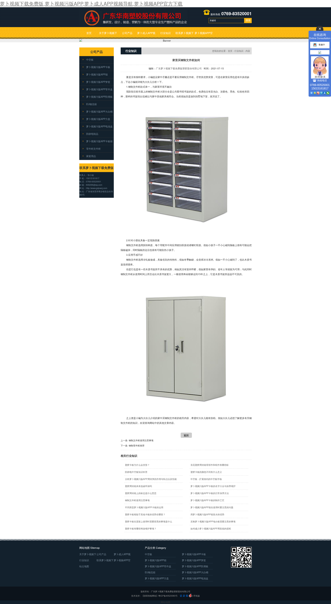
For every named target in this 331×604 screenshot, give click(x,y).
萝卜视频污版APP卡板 (98, 67)
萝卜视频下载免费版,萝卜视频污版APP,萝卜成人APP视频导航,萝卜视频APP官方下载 (91, 3)
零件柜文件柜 (93, 148)
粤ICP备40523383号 (168, 595)
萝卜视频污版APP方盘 (98, 119)
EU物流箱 (91, 104)
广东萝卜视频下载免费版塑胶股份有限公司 (179, 68)
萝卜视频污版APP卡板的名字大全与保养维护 (212, 486)
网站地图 (165, 602)
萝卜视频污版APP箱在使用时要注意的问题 (211, 507)
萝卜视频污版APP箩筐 (98, 82)
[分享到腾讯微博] (321, 93)
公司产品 (127, 33)
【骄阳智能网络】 (150, 595)
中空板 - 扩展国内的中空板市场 (206, 479)
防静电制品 (92, 133)
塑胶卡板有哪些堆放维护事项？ (140, 528)
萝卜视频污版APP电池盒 (99, 126)
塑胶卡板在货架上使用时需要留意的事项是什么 (148, 521)
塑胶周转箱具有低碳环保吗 (138, 486)
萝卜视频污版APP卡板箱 (99, 141)
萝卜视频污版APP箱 (97, 74)
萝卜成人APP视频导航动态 (146, 35)
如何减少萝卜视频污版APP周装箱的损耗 (210, 528)
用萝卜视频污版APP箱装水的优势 (207, 514)
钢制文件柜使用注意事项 (141, 440)
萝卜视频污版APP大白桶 (99, 111)
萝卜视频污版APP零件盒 (99, 89)
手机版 (197, 595)
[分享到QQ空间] (314, 93)
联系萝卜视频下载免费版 (184, 35)
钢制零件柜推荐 (136, 445)
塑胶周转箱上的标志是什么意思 (140, 493)
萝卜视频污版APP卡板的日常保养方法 (209, 493)
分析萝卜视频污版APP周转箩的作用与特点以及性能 (151, 479)
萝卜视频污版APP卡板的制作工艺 (207, 500)
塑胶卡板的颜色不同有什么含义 (206, 472)
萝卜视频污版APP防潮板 (99, 96)
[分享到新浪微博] (318, 93)
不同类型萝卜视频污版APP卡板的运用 (144, 507)
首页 (89, 33)
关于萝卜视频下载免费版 (108, 35)
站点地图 (84, 566)
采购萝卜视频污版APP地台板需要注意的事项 (212, 521)
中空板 (89, 59)
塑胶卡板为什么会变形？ (137, 464)
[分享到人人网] (324, 93)
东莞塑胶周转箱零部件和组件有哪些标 (209, 464)
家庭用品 (91, 156)
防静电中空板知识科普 (136, 472)
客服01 (322, 44)
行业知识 (165, 33)
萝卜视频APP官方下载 (204, 35)
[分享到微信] (328, 93)
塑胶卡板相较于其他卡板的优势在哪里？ (145, 514)
